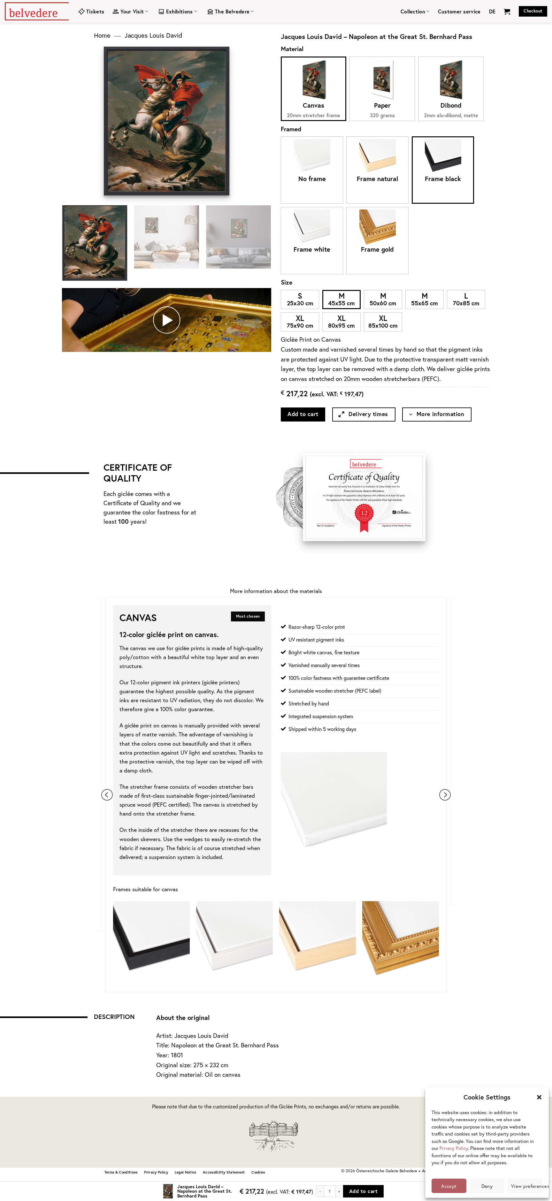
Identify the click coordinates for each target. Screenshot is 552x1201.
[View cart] (507, 11)
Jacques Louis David (153, 35)
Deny (487, 1186)
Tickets (95, 11)
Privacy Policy (454, 1148)
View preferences (526, 1186)
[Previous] (114, 121)
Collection (413, 11)
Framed (291, 129)
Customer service (459, 11)
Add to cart (303, 414)
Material (292, 49)
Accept (449, 1186)
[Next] (219, 121)
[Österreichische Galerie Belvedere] (37, 11)
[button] (539, 1097)
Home (102, 35)
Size (286, 282)
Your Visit (132, 11)
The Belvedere (232, 11)
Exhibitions (179, 11)
